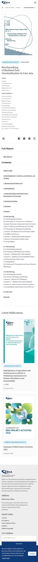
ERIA (6, 384)
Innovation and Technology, (6, 84)
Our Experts (5, 521)
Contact (4, 518)
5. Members (7, 206)
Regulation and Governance (6, 89)
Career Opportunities (8, 523)
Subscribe (19, 544)
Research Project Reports (19, 8)
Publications (9, 8)
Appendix (7, 297)
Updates (4, 526)
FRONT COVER (8, 171)
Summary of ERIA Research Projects (15, 442)
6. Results (7, 211)
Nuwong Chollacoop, (8, 126)
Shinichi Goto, (6, 117)
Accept (32, 554)
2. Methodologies (9, 188)
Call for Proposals (7, 528)
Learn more (6, 558)
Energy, (4, 81)
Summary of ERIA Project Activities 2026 (18, 448)
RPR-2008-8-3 (8, 157)
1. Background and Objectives (13, 183)
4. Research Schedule (10, 201)
